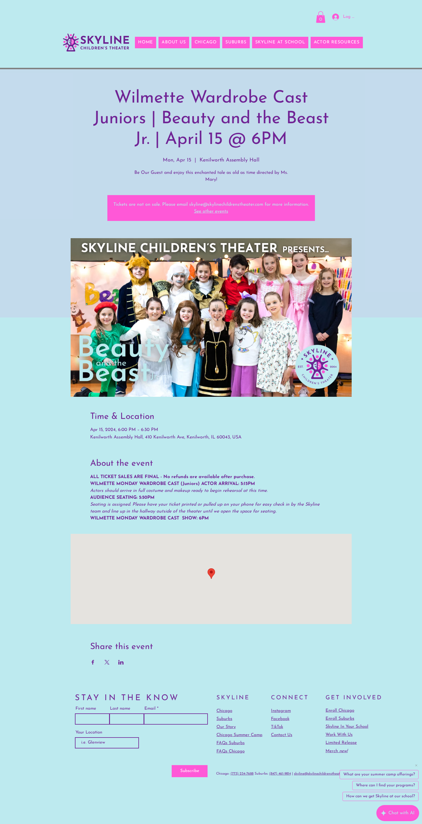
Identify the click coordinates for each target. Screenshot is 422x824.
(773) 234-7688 (242, 773)
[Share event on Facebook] (93, 662)
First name (86, 708)
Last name (120, 708)
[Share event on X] (107, 662)
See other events (211, 211)
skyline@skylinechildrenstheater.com (322, 773)
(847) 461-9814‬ (280, 773)
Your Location (89, 732)
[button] (321, 17)
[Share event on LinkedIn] (121, 662)
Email (150, 708)
